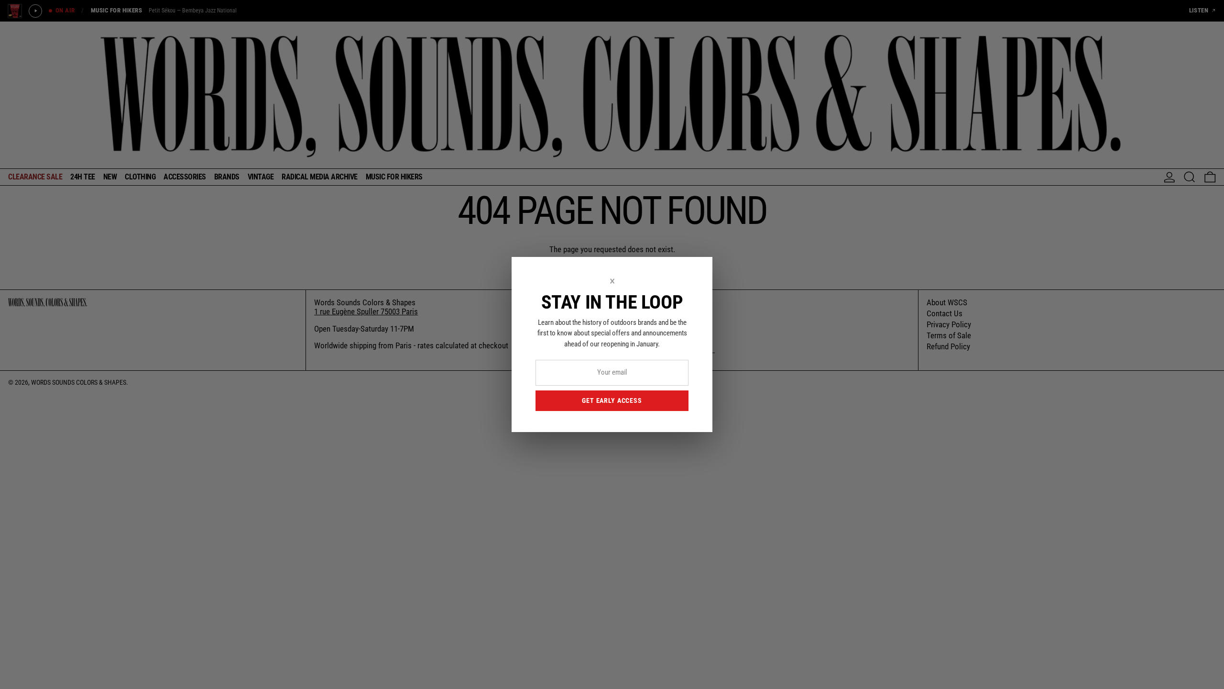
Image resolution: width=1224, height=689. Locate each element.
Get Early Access (612, 400)
